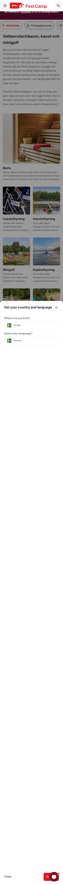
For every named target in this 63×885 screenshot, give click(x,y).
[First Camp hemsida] (31, 5)
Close (7, 876)
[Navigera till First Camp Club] (5, 5)
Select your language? (18, 333)
